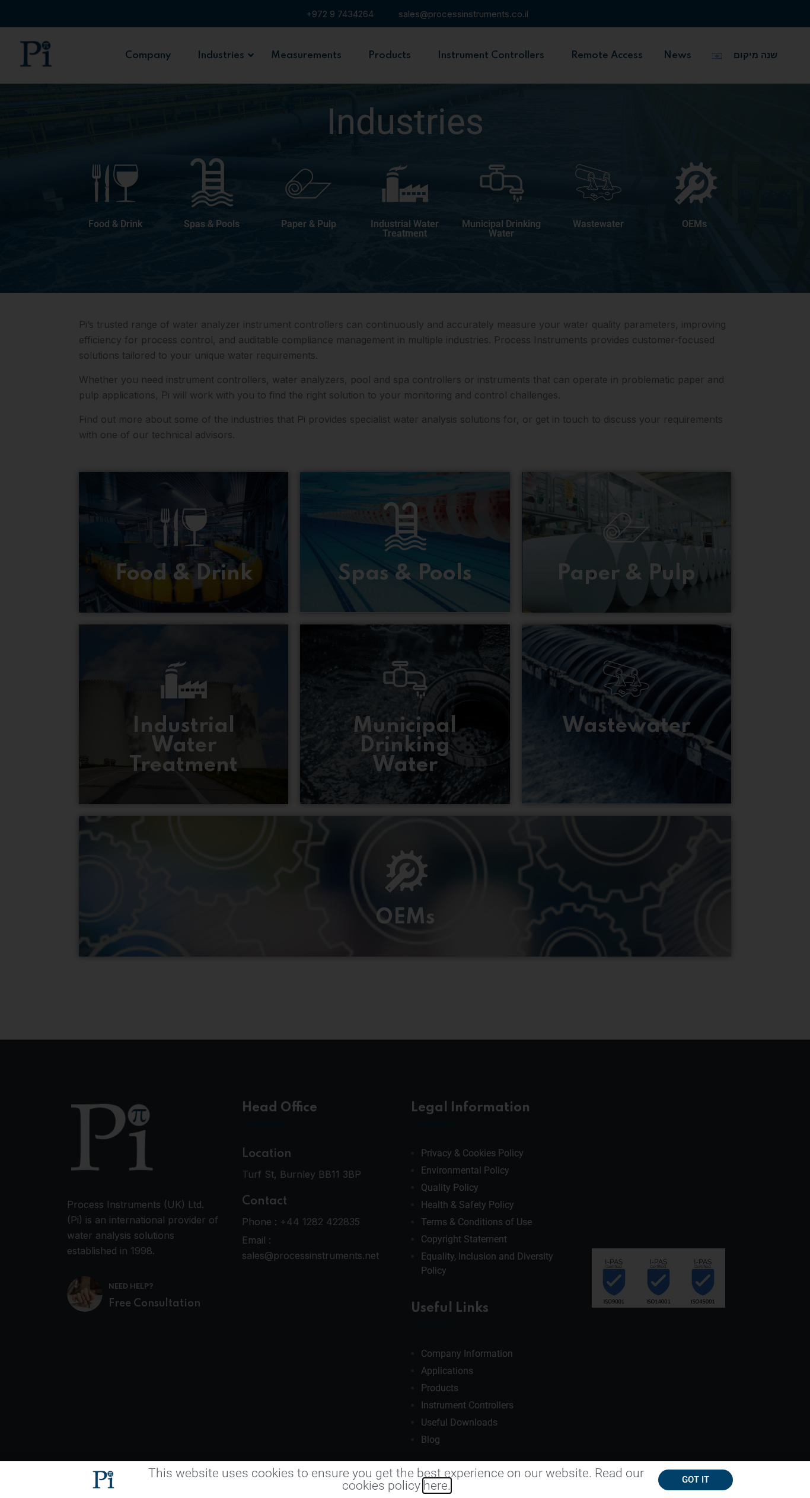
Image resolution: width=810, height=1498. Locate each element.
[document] (405, 749)
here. (437, 1485)
